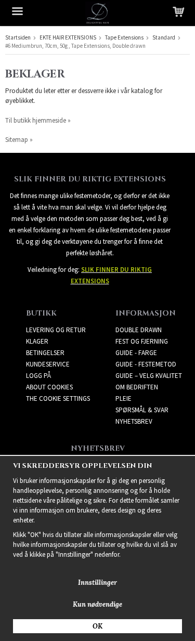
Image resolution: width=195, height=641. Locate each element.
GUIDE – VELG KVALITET (148, 375)
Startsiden (18, 37)
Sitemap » (19, 139)
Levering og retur (56, 329)
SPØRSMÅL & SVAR (141, 409)
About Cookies (49, 387)
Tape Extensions (124, 37)
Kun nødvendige (97, 604)
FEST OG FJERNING (141, 341)
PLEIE (123, 398)
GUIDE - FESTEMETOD (145, 364)
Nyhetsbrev (133, 421)
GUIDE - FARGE (136, 352)
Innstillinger (97, 582)
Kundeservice (48, 364)
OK (97, 626)
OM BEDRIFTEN (136, 387)
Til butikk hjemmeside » (38, 120)
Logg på (38, 375)
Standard (163, 37)
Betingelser (45, 352)
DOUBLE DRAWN (138, 329)
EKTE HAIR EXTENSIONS (68, 37)
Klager (37, 341)
